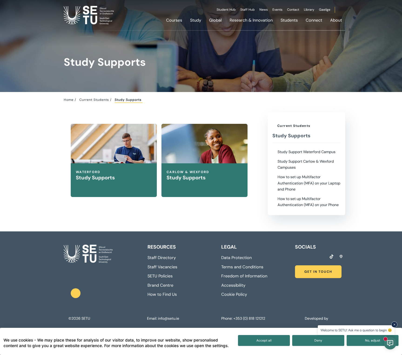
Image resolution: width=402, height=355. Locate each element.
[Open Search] (344, 10)
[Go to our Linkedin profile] (313, 257)
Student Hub (226, 9)
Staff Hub (247, 9)
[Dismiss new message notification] (394, 325)
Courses (174, 20)
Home (69, 100)
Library (309, 9)
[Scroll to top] (75, 293)
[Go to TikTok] (331, 256)
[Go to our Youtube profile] (322, 257)
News (263, 9)
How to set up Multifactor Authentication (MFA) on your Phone (308, 201)
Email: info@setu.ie (163, 318)
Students (289, 20)
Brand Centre (160, 285)
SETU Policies (160, 276)
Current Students (94, 100)
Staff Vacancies (162, 267)
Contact (293, 9)
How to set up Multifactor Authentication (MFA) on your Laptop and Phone (309, 182)
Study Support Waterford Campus (306, 151)
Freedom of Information (244, 276)
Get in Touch (318, 272)
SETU (85, 318)
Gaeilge (324, 9)
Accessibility (233, 285)
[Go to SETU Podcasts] (341, 256)
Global (215, 20)
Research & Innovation (251, 20)
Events (277, 9)
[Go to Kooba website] (330, 318)
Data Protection (236, 257)
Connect (314, 20)
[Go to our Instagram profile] (305, 257)
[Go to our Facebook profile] (296, 257)
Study (195, 20)
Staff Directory (161, 257)
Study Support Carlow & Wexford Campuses (306, 164)
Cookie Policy (234, 294)
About (336, 20)
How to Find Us (162, 294)
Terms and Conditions (242, 267)
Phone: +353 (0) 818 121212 (243, 318)
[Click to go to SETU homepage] (88, 254)
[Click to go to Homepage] (89, 15)
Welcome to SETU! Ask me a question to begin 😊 (356, 330)
